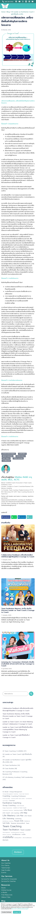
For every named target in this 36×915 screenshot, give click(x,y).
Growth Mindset (20, 805)
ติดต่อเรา (18, 852)
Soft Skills (6, 458)
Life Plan (19, 815)
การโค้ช (23, 834)
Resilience (27, 821)
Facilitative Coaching (12, 803)
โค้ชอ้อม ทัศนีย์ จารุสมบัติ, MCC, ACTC (16, 478)
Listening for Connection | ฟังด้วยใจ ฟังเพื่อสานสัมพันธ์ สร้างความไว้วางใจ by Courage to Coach (17, 664)
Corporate (22, 454)
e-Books (4, 892)
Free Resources (6, 895)
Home (3, 12)
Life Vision (28, 816)
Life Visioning (8, 818)
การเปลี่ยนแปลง (6, 461)
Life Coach (6, 813)
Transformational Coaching (17, 832)
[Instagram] (23, 2)
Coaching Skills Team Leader (18, 798)
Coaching (6, 796)
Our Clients (5, 865)
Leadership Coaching (8, 810)
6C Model (5, 792)
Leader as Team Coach (19, 808)
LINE (14, 517)
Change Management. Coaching (10, 794)
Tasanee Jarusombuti (18, 823)
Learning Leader (18, 810)
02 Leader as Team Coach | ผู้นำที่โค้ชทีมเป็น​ (17, 754)
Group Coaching (8, 456)
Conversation (29, 798)
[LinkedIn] (30, 2)
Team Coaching (18, 458)
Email (30, 517)
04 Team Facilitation (10, 765)
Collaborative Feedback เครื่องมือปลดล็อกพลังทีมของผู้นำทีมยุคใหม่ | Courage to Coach (17, 556)
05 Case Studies (8, 769)
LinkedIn (22, 517)
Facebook (6, 517)
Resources (5, 885)
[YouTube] (20, 2)
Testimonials (5, 868)
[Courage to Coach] (5, 6)
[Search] (31, 694)
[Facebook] (16, 2)
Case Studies (5, 870)
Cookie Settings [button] (6, 912)
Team (27, 823)
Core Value (5, 800)
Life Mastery (9, 815)
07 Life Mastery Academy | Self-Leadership (18, 777)
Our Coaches (5, 863)
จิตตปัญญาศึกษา (18, 837)
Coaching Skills (6, 798)
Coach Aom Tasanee (24, 794)
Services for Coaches (8, 881)
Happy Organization (7, 808)
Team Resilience (6, 832)
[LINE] (26, 2)
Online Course (6, 890)
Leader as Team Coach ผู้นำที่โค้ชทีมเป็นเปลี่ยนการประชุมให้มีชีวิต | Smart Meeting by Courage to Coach (18, 729)
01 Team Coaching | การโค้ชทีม (13, 751)
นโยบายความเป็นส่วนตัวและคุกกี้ (19, 909)
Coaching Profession (18, 796)
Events (3, 872)
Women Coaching (7, 834)
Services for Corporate (9, 879)
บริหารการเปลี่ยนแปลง (27, 837)
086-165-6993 (9, 2)
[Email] (33, 2)
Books (3, 888)
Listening (18, 819)
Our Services (6, 876)
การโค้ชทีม (8, 837)
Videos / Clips (5, 897)
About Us (5, 860)
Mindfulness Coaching (8, 821)
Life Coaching (15, 813)
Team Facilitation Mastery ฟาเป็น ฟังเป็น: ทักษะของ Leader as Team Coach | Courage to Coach (17, 610)
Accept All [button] (17, 912)
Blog (8, 12)
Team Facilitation (11, 829)
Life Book (28, 810)
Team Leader (25, 830)
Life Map (23, 812)
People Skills (20, 456)
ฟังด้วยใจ (5, 840)
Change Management (8, 454)
